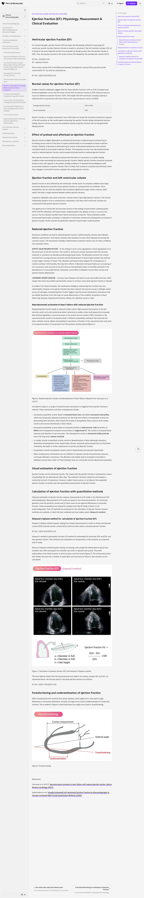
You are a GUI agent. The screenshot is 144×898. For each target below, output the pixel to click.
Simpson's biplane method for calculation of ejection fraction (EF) (64, 518)
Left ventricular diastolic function (10, 128)
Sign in (121, 3)
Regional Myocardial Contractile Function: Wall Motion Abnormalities (14, 121)
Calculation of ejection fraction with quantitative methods (67, 491)
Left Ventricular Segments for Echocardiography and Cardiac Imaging (14, 108)
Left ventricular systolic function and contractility (10, 47)
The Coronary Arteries (11, 115)
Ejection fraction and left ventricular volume (59, 177)
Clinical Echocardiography (11, 24)
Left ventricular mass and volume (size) (15, 81)
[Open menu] (140, 3)
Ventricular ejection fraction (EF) (52, 39)
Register (133, 3)
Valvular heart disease (9, 137)
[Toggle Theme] (110, 3)
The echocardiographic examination (10, 41)
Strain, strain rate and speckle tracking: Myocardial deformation (15, 101)
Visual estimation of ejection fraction (54, 468)
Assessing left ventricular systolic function (12, 74)
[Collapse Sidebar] (25, 10)
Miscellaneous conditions (10, 141)
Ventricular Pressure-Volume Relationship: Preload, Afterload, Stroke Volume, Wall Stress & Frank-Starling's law (14, 66)
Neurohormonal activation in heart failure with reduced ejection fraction (67, 304)
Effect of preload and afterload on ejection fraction (63, 134)
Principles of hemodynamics (11, 36)
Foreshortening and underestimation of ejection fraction (66, 692)
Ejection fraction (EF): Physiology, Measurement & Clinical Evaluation (15, 88)
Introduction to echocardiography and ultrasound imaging (9, 30)
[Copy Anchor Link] (73, 39)
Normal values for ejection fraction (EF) (56, 84)
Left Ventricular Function (12, 53)
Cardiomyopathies (8, 133)
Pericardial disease (8, 145)
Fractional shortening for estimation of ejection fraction (14, 95)
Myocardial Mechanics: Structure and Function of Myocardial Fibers (15, 58)
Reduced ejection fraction (47, 229)
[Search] (138, 449)
